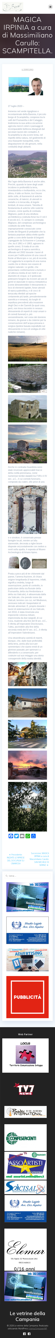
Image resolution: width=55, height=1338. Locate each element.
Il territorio (27, 69)
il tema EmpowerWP (38, 1328)
